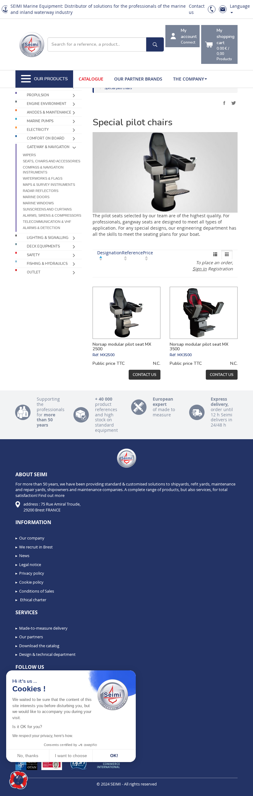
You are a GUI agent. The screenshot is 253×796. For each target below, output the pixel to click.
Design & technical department (47, 654)
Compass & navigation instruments (43, 169)
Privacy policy (31, 573)
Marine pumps (40, 121)
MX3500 (184, 354)
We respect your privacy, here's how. (42, 736)
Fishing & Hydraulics (47, 263)
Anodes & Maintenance (49, 112)
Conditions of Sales (36, 591)
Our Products (51, 79)
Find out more (51, 495)
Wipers (29, 155)
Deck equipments (43, 246)
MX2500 (107, 354)
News (24, 555)
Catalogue (91, 79)
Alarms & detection (41, 228)
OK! (114, 755)
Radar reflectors (40, 191)
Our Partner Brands (138, 79)
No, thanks (27, 755)
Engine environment (46, 104)
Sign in (200, 269)
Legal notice (30, 564)
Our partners (31, 637)
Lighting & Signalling (47, 237)
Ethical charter (32, 599)
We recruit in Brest (36, 547)
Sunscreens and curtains (47, 209)
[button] (18, 780)
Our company (31, 538)
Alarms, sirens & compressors (52, 215)
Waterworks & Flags (42, 178)
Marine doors (36, 197)
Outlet (33, 272)
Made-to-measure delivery (43, 628)
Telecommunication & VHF (47, 221)
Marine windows (38, 203)
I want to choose (71, 755)
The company (188, 79)
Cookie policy (31, 582)
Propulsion (38, 95)
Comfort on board (45, 138)
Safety (33, 255)
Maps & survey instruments (49, 184)
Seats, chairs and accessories (51, 161)
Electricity (38, 129)
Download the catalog (39, 645)
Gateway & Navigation (48, 147)
